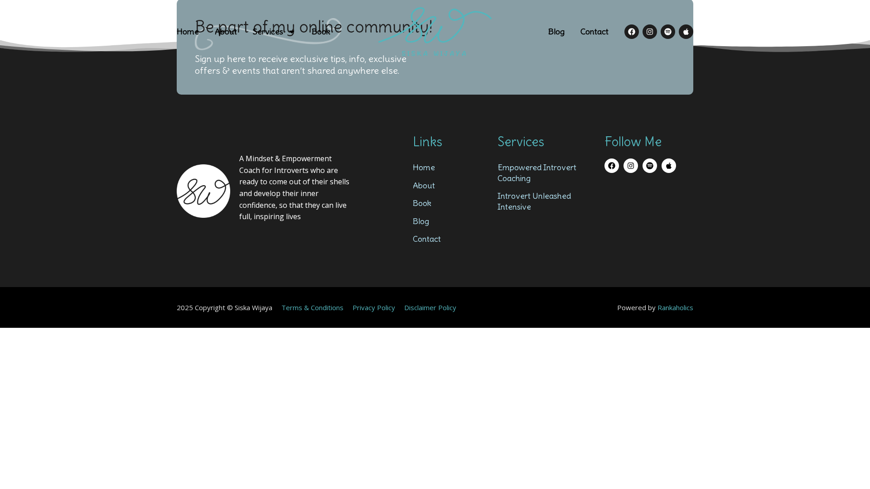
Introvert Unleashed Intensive (534, 201)
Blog (556, 31)
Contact (594, 31)
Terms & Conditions (312, 307)
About (226, 31)
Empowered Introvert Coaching (537, 172)
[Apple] (686, 31)
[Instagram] (650, 31)
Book (321, 31)
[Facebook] (631, 31)
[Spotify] (668, 31)
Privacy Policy (374, 307)
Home (188, 31)
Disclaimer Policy (430, 307)
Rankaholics (675, 307)
